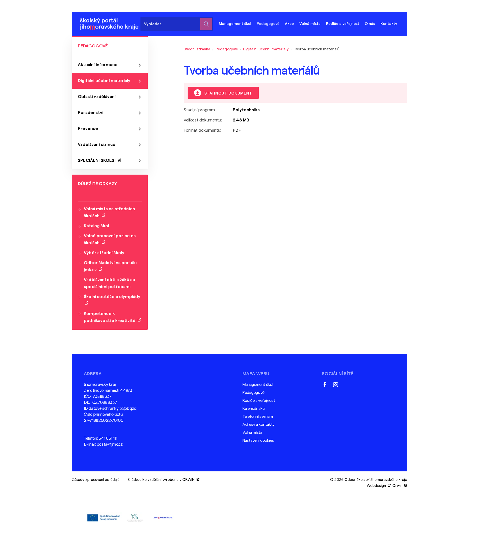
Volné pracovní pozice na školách (110, 239)
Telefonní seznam (257, 417)
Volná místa (310, 24)
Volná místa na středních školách (109, 212)
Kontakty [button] (388, 24)
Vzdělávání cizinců (96, 144)
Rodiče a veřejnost (258, 401)
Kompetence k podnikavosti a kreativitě (111, 317)
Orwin (398, 486)
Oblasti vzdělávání (97, 97)
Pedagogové (227, 49)
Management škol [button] (235, 24)
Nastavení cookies (258, 440)
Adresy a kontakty (258, 425)
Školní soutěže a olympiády (112, 300)
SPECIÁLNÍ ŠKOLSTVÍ (99, 160)
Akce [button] (289, 24)
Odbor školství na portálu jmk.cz (110, 266)
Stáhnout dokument (227, 93)
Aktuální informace (98, 65)
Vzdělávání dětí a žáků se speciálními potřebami (109, 283)
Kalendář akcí (253, 409)
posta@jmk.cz (110, 444)
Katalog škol (96, 226)
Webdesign (377, 486)
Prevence (88, 128)
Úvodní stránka (197, 49)
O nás (370, 24)
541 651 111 (108, 438)
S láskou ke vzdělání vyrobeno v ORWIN (162, 480)
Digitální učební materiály (265, 49)
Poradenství (90, 112)
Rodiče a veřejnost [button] (342, 24)
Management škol (257, 385)
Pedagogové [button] (268, 24)
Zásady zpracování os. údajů (96, 480)
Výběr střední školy (104, 253)
